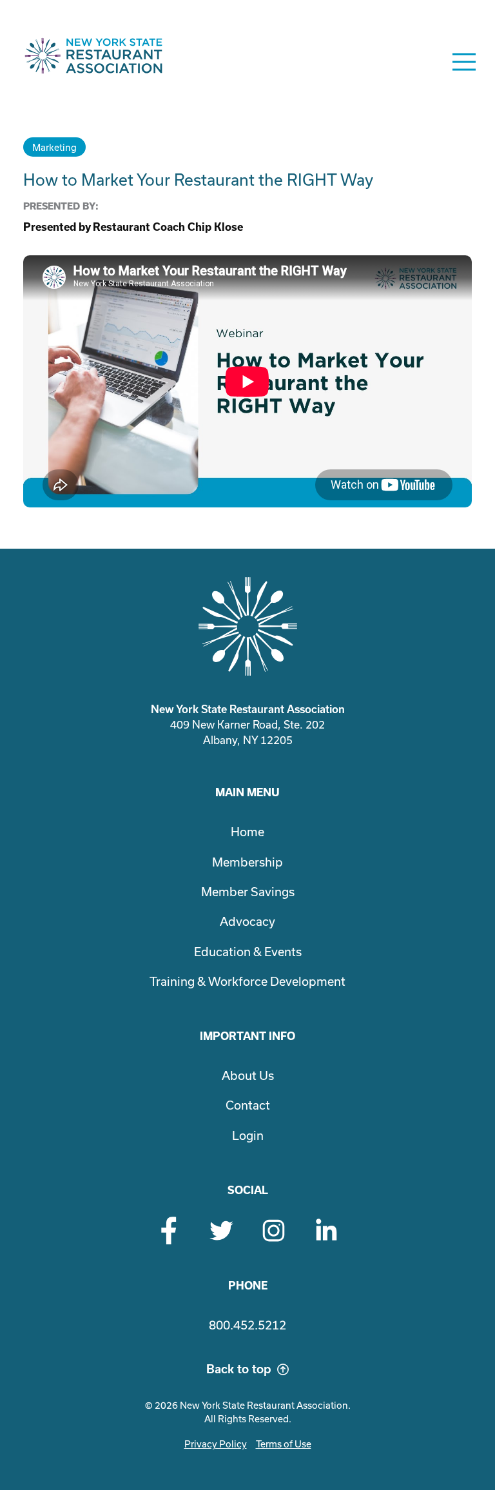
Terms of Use (283, 1443)
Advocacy (247, 921)
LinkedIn (326, 1230)
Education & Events (248, 952)
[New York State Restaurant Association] (93, 61)
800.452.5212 (247, 1325)
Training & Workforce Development (247, 981)
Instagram (273, 1230)
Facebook (169, 1230)
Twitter (221, 1230)
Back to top (238, 1369)
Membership (247, 862)
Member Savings (248, 892)
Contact (248, 1105)
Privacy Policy (215, 1443)
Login (248, 1135)
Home (247, 832)
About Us (248, 1075)
